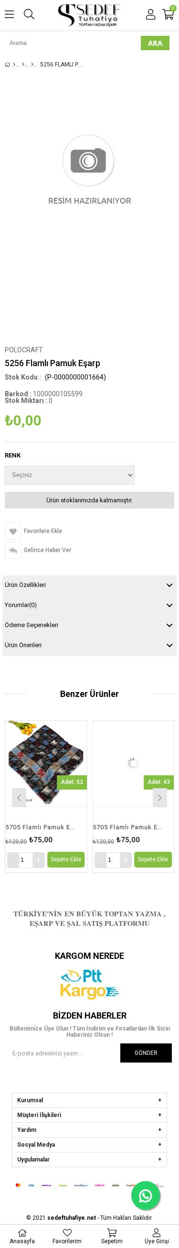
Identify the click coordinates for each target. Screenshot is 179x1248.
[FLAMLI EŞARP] (23, 64)
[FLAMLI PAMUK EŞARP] (32, 64)
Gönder (146, 1053)
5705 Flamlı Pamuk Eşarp (40, 827)
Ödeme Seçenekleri (31, 625)
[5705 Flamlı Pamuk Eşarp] (46, 763)
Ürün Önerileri (23, 645)
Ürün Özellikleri (25, 584)
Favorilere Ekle (46, 796)
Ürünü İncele (61, 796)
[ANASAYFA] (14, 64)
